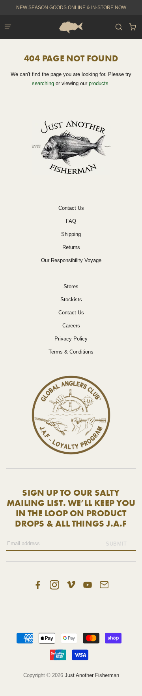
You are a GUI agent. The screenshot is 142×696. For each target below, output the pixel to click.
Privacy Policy (71, 339)
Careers (71, 326)
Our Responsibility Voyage (71, 260)
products (98, 83)
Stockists (71, 299)
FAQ (71, 221)
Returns (71, 247)
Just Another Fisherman (92, 675)
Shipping (71, 234)
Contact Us (71, 208)
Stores (71, 286)
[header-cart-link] (132, 27)
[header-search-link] (118, 27)
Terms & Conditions (71, 352)
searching (43, 83)
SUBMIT (116, 544)
